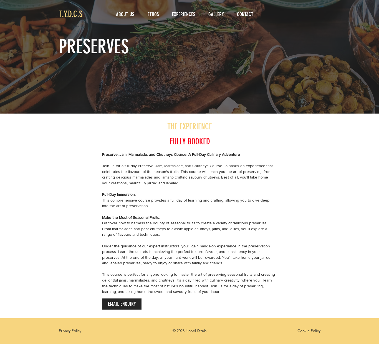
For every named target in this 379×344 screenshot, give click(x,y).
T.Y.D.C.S (70, 14)
